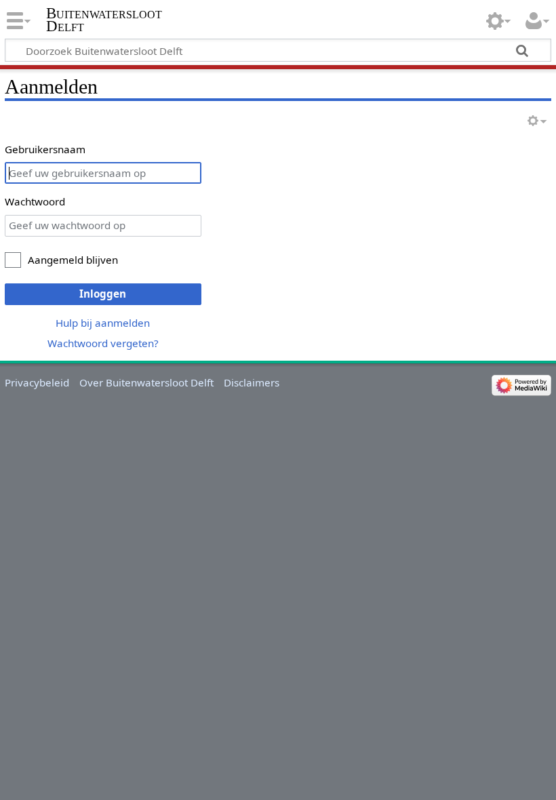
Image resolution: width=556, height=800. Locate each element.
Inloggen (102, 293)
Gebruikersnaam (45, 149)
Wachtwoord (35, 201)
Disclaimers (251, 382)
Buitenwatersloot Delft (104, 19)
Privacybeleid (37, 382)
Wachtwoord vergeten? (103, 343)
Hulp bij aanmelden (103, 322)
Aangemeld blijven (73, 259)
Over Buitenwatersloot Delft (146, 382)
